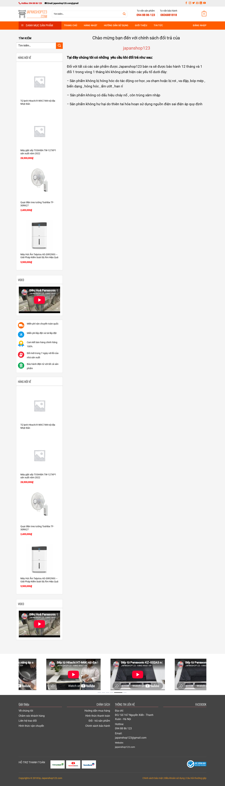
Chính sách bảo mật (152, 778)
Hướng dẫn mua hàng (97, 710)
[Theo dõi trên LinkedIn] (201, 3)
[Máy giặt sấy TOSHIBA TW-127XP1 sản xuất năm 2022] (39, 131)
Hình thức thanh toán (97, 715)
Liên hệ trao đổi (28, 720)
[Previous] (15, 674)
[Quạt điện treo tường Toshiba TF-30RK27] (39, 183)
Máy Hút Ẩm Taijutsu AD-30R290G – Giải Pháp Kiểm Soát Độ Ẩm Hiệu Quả (39, 256)
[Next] (210, 674)
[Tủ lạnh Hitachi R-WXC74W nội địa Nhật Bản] (39, 81)
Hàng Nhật (91, 25)
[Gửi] (124, 14)
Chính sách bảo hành (97, 725)
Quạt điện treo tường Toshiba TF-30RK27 (37, 204)
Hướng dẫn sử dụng (116, 25)
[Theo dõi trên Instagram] (190, 3)
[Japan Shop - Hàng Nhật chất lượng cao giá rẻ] (33, 14)
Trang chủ (70, 25)
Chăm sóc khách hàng (32, 715)
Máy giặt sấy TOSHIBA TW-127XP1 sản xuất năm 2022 (38, 152)
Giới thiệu (141, 25)
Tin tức (158, 25)
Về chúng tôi (26, 710)
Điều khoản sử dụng (174, 778)
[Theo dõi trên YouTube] (204, 3)
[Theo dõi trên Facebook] (186, 3)
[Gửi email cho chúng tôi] (197, 3)
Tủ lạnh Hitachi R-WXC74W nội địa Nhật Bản (37, 102)
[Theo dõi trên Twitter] (193, 3)
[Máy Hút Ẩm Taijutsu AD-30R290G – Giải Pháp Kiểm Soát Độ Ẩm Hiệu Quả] (39, 235)
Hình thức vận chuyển (31, 725)
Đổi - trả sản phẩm (99, 720)
